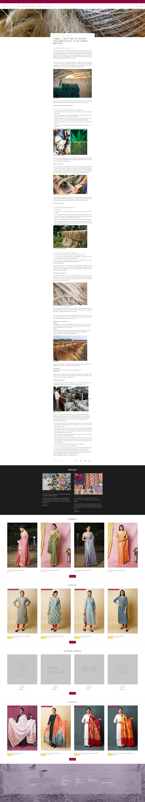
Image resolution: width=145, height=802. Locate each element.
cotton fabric (66, 52)
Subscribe (112, 785)
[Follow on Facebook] (29, 784)
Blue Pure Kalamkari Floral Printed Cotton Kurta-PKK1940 (116, 636)
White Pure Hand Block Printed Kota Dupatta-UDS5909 (15, 753)
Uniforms (63, 782)
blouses (55, 159)
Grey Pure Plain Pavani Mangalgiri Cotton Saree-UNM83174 (82, 570)
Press (89, 778)
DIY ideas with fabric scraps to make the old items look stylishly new (87, 500)
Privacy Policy (78, 779)
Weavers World (64, 785)
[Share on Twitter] (80, 461)
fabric (80, 417)
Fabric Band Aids (78, 496)
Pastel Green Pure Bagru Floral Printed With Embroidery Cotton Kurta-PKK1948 (18, 636)
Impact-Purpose (64, 779)
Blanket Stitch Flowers (48, 491)
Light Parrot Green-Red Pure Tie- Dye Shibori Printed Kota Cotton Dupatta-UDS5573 (86, 753)
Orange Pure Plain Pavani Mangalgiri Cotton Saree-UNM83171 (117, 570)
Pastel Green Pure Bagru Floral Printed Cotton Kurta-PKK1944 (83, 636)
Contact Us (78, 778)
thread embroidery (73, 447)
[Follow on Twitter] (31, 784)
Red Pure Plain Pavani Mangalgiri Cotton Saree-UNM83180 (15, 570)
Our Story (63, 778)
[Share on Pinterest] (85, 461)
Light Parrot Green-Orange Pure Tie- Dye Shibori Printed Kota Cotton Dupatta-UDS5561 (120, 753)
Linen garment (65, 66)
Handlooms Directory (65, 783)
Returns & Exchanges (80, 782)
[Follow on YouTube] (34, 784)
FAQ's (77, 783)
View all (72, 576)
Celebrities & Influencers (92, 779)
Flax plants (86, 200)
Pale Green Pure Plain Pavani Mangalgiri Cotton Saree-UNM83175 (50, 570)
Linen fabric (59, 260)
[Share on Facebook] (76, 461)
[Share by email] (89, 461)
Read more (44, 505)
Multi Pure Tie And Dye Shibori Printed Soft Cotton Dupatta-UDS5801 (50, 753)
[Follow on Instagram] (32, 784)
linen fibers (70, 172)
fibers (57, 219)
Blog (76, 785)
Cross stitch (57, 447)
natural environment (63, 217)
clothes (75, 414)
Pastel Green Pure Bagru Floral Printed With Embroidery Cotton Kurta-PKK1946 (52, 636)
